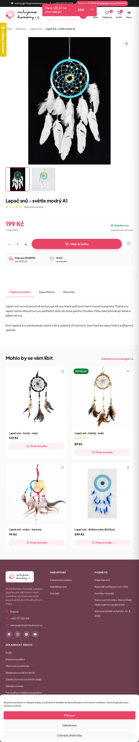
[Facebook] (9, 634)
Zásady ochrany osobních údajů (24, 679)
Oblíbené (107, 14)
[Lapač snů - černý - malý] (37, 397)
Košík (119, 14)
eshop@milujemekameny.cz (31, 3)
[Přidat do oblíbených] (126, 43)
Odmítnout (69, 725)
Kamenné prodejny (61, 580)
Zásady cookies (14, 686)
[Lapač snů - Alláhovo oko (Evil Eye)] (102, 493)
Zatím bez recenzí (33, 206)
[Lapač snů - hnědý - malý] (102, 397)
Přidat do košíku (79, 244)
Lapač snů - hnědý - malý (89, 433)
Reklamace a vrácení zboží (20, 672)
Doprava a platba (15, 659)
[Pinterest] (26, 634)
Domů (9, 28)
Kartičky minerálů (104, 593)
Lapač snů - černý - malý (23, 433)
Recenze (69, 292)
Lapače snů (36, 28)
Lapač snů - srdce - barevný (25, 529)
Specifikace (47, 292)
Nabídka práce (58, 586)
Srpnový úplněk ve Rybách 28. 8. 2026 (113, 613)
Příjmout (69, 715)
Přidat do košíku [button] (38, 446)
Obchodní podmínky (17, 666)
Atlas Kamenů (102, 580)
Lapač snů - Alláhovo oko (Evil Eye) (95, 529)
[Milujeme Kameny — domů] (23, 15)
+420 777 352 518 (63, 3)
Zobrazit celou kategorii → (117, 358)
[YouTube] (35, 634)
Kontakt (54, 593)
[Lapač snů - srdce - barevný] (37, 493)
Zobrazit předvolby (69, 735)
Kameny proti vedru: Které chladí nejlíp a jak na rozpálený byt (113, 602)
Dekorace (21, 28)
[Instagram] (17, 634)
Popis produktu (20, 292)
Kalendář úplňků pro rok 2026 (111, 586)
